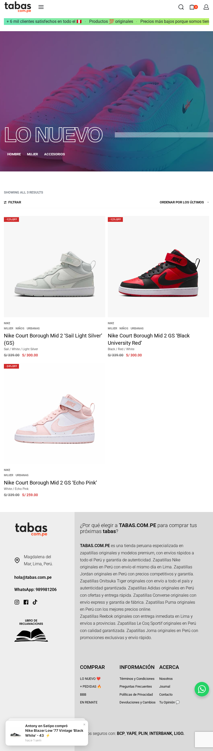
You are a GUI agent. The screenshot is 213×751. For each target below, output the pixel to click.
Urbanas (33, 328)
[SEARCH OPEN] (181, 7)
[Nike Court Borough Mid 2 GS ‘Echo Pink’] (54, 413)
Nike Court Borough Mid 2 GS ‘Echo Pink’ (50, 483)
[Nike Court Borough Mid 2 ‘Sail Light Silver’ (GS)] (54, 266)
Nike (7, 323)
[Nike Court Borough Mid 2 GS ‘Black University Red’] (158, 266)
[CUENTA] (206, 7)
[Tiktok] (35, 602)
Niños (20, 328)
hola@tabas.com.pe (33, 577)
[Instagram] (16, 602)
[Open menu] (41, 7)
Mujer (8, 328)
